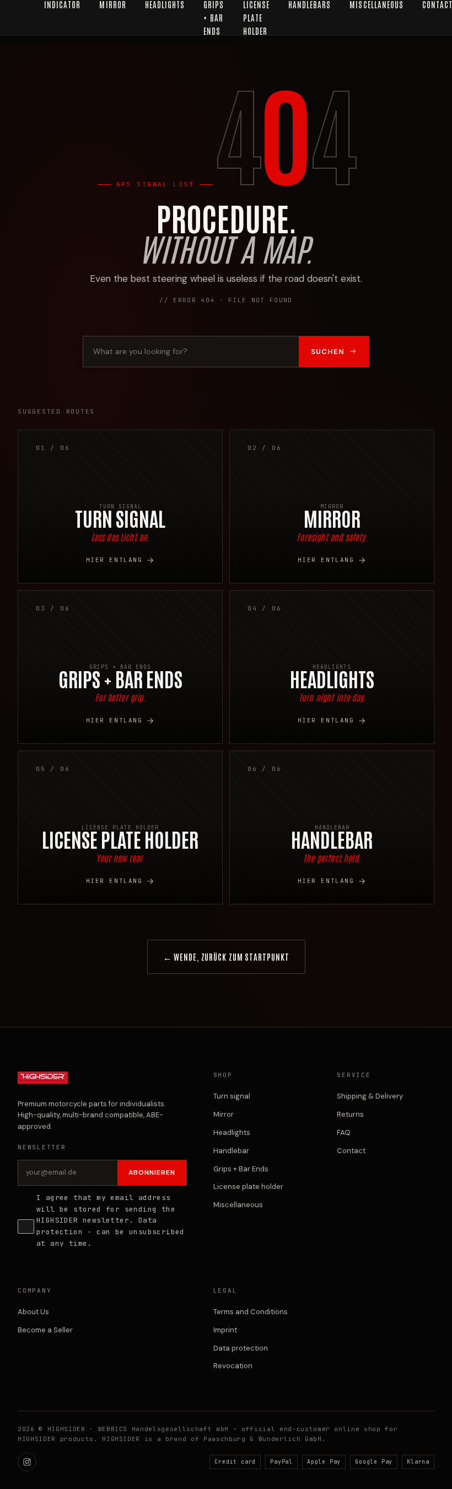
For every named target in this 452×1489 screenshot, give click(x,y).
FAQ (344, 1132)
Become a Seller (45, 1330)
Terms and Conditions (250, 1311)
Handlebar (231, 1150)
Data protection (240, 1348)
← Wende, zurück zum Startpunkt (226, 956)
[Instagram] (27, 1462)
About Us (33, 1311)
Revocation (232, 1365)
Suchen (328, 351)
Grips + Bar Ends (240, 1169)
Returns (350, 1114)
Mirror (223, 1114)
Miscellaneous (238, 1204)
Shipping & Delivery (370, 1096)
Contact (351, 1150)
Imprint (225, 1330)
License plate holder (248, 1186)
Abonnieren (151, 1172)
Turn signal (231, 1096)
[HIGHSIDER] (43, 1083)
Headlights (231, 1132)
